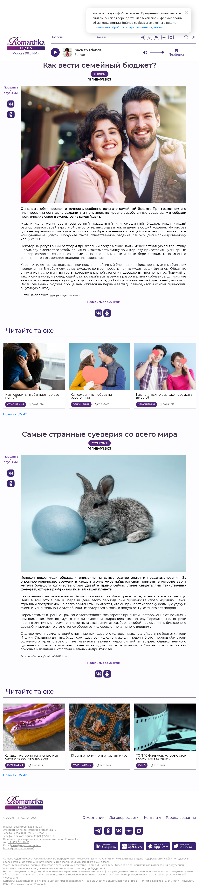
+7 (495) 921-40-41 (18, 842)
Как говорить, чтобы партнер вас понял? (32, 396)
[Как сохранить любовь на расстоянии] (100, 388)
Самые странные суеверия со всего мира (99, 434)
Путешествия (99, 443)
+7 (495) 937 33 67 (37, 832)
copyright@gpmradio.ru (95, 868)
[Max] (171, 37)
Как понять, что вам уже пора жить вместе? (164, 396)
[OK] (149, 37)
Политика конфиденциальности (159, 880)
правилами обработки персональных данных (128, 27)
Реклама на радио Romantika (29, 884)
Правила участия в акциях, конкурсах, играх (111, 880)
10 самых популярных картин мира (99, 755)
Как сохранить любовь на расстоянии (91, 396)
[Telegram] (142, 37)
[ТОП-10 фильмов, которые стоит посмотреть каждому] (165, 749)
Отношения (15, 404)
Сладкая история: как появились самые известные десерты (31, 757)
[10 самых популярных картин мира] (100, 749)
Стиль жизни (82, 765)
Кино (142, 765)
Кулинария (15, 765)
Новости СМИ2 (15, 414)
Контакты (152, 818)
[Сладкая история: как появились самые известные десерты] (34, 749)
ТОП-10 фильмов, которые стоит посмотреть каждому (162, 757)
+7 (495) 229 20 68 (44, 836)
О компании (93, 818)
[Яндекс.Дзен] (163, 37)
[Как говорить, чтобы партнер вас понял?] (34, 388)
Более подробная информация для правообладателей (49, 880)
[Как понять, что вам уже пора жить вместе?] (165, 388)
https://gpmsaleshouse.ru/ (18, 848)
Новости (57, 37)
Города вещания (181, 818)
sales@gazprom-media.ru (26, 845)
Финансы (99, 74)
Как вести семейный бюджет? (99, 65)
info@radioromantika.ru (42, 829)
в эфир (126, 52)
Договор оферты (124, 818)
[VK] (156, 37)
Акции (101, 37)
